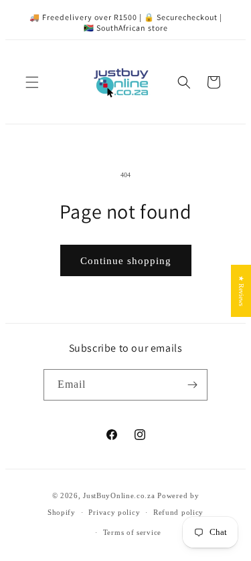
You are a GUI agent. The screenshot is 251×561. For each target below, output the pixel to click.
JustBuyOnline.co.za (119, 495)
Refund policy (178, 512)
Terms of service (132, 532)
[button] (32, 82)
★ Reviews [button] (241, 290)
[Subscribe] (192, 385)
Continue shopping (125, 260)
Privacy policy (114, 512)
